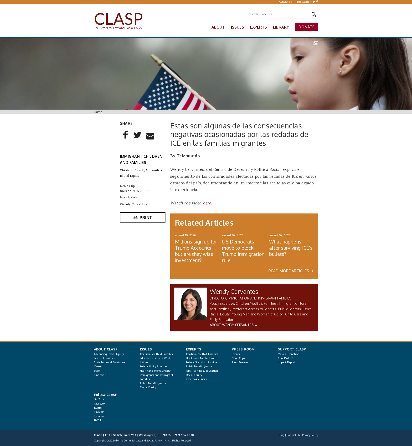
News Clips (238, 358)
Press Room (302, 2)
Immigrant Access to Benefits (254, 309)
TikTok (98, 420)
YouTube (99, 399)
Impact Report (286, 362)
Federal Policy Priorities (153, 366)
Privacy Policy (310, 435)
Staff (97, 370)
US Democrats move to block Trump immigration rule (243, 250)
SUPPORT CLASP (292, 349)
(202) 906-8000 (184, 435)
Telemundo (141, 191)
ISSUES (146, 349)
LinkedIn (99, 412)
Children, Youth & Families (202, 354)
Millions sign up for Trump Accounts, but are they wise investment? (196, 250)
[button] (125, 138)
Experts (258, 27)
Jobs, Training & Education (202, 370)
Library (281, 27)
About (218, 27)
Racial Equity (220, 314)
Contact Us (285, 2)
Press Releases (240, 362)
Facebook (99, 403)
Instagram (100, 416)
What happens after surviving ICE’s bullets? (291, 247)
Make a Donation (288, 354)
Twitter (98, 408)
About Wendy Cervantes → (234, 325)
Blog (281, 435)
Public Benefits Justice (295, 309)
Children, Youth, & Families (256, 303)
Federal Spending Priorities (202, 362)
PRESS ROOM (243, 349)
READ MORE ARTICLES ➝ (290, 271)
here (207, 203)
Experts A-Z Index (196, 379)
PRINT (146, 217)
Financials (100, 375)
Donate (307, 27)
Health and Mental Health (155, 370)
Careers (98, 366)
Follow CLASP (105, 395)
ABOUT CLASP (106, 349)
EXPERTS (193, 349)
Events (236, 354)
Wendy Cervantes (234, 291)
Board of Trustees (104, 358)
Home (98, 112)
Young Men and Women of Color (257, 314)
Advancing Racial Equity (109, 354)
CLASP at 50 (285, 358)
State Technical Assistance (109, 362)
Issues (237, 27)
